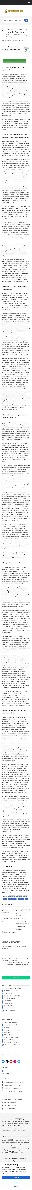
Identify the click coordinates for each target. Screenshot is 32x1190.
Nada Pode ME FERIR (10, 1010)
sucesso (24, 1150)
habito (8, 1144)
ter (27, 898)
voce (19, 1152)
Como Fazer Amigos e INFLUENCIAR (12, 995)
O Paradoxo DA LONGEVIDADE (11, 1042)
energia (19, 896)
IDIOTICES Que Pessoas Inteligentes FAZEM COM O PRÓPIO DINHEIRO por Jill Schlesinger (22, 924)
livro (27, 1144)
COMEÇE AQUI (16, 977)
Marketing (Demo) (5, 1146)
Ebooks (10, 35)
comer (22, 1140)
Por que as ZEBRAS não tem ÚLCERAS (14, 1044)
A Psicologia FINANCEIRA (10, 998)
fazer (19, 1142)
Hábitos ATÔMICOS (9, 993)
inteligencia (21, 1144)
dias (7, 1142)
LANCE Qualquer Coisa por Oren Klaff (13, 1091)
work (22, 1152)
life (24, 1144)
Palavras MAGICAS (8, 1035)
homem (16, 1144)
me (25, 896)
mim (5, 898)
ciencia (18, 1140)
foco (5, 1144)
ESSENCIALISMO (8, 1000)
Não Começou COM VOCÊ (10, 1025)
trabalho (7, 1152)
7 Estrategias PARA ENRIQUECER (12, 1037)
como (26, 1139)
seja (12, 1150)
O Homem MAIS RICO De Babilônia (12, 988)
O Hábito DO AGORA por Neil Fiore (12, 1088)
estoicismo (15, 1142)
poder (13, 1148)
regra (20, 1148)
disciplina (10, 1142)
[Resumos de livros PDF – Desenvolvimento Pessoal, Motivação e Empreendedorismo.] (16, 11)
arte (3, 1140)
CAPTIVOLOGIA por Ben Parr (11, 1105)
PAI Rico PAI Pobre (8, 1003)
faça (22, 1142)
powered (21, 898)
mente (16, 1146)
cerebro (12, 1139)
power (17, 1148)
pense (6, 1148)
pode (9, 1148)
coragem (3, 1142)
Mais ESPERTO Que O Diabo (11, 1008)
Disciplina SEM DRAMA (9, 1039)
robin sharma (24, 1148)
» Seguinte (27, 971)
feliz (3, 1144)
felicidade (26, 1142)
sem (15, 1150)
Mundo (20, 1146)
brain (6, 1140)
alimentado (12, 896)
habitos (12, 1144)
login (15, 946)
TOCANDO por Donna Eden (10, 1108)
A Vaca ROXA (7, 1032)
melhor (11, 1146)
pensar (3, 1148)
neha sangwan (12, 898)
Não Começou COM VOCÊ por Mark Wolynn (14, 1082)
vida (11, 1151)
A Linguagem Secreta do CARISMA (12, 1030)
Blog (5, 1071)
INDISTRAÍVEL (7, 1027)
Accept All (16, 1177)
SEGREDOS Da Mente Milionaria (12, 991)
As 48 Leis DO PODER (9, 1005)
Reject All (16, 1186)
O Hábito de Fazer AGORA (10, 1022)
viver (15, 1152)
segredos (8, 1150)
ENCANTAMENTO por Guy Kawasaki (13, 1099)
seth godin (19, 1150)
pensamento (25, 1146)
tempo (3, 1152)
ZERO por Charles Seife (24, 910)
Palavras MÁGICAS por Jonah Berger (13, 1085)
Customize (16, 1182)
